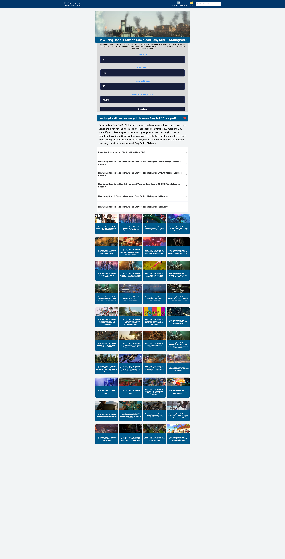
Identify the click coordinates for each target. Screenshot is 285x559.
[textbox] (208, 4)
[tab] (142, 152)
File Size (143, 54)
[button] (142, 152)
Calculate (142, 109)
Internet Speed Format (143, 94)
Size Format (143, 68)
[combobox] (208, 4)
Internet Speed (143, 81)
